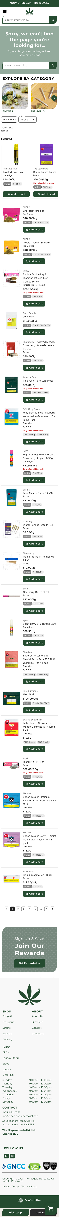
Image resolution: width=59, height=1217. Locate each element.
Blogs (5, 1063)
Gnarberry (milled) (33, 210)
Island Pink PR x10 (33, 761)
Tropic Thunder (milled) (36, 242)
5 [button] (35, 909)
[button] (4, 11)
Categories (8, 1022)
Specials (7, 1033)
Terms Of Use (29, 1186)
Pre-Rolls (38, 111)
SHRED (26, 207)
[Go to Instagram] (12, 1156)
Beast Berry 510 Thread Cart (39, 623)
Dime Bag (28, 521)
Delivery (7, 1039)
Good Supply (29, 313)
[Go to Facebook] (6, 1156)
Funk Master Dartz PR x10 (38, 493)
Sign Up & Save (29, 939)
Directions (38, 1033)
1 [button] (12, 909)
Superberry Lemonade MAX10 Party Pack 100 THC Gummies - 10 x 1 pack (39, 659)
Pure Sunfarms (30, 377)
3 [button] (24, 909)
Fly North (27, 793)
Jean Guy (28, 316)
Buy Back (37, 1022)
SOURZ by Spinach (32, 409)
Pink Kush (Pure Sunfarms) (38, 380)
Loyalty (6, 1069)
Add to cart (18, 194)
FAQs (5, 1052)
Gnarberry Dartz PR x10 (36, 592)
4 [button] (29, 909)
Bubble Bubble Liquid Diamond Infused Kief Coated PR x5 (35, 278)
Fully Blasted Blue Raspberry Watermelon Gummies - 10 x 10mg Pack (39, 416)
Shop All (7, 1016)
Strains (6, 1027)
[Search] (52, 19)
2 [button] (18, 909)
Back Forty (28, 871)
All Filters (11, 119)
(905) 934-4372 (11, 1112)
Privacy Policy (10, 1186)
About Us (37, 1016)
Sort (22, 116)
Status (26, 271)
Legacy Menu (10, 1057)
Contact (37, 1027)
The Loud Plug (10, 168)
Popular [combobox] (25, 119)
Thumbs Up (28, 553)
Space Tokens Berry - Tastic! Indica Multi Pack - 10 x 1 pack (39, 839)
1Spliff (26, 758)
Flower (7, 111)
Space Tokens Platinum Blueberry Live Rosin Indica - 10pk (39, 800)
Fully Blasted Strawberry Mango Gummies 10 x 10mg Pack (39, 727)
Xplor (25, 620)
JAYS (25, 451)
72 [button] (47, 909)
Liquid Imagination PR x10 (37, 874)
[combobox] (26, 19)
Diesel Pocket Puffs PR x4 (38, 524)
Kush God (28, 694)
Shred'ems (28, 652)
